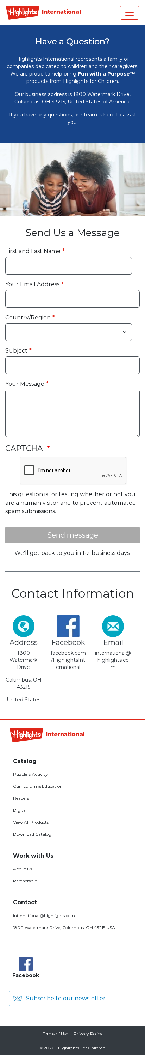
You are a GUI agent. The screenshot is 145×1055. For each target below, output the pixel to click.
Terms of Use (55, 1033)
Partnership (25, 880)
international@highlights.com (44, 915)
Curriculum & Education (38, 786)
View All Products (31, 822)
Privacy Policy (88, 1033)
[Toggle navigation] (129, 13)
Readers (21, 798)
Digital (20, 810)
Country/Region (28, 317)
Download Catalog (32, 834)
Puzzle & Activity (30, 774)
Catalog (25, 761)
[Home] (43, 13)
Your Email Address (32, 284)
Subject (16, 350)
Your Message (24, 383)
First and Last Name (33, 251)
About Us (22, 868)
